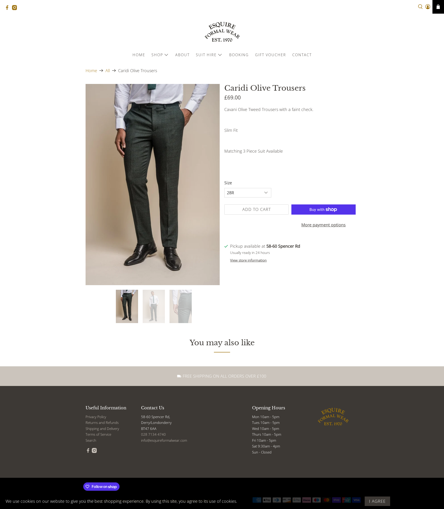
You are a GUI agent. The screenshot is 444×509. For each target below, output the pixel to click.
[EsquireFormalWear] (222, 32)
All (107, 70)
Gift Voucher (270, 54)
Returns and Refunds (102, 422)
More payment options (323, 225)
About (182, 54)
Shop (157, 54)
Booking (239, 54)
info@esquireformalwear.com (164, 440)
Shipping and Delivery (102, 428)
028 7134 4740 (153, 434)
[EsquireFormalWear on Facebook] (8, 9)
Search (91, 440)
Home (139, 54)
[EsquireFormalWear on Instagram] (15, 9)
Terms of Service (98, 434)
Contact (302, 54)
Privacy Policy (96, 416)
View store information (248, 260)
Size (228, 182)
